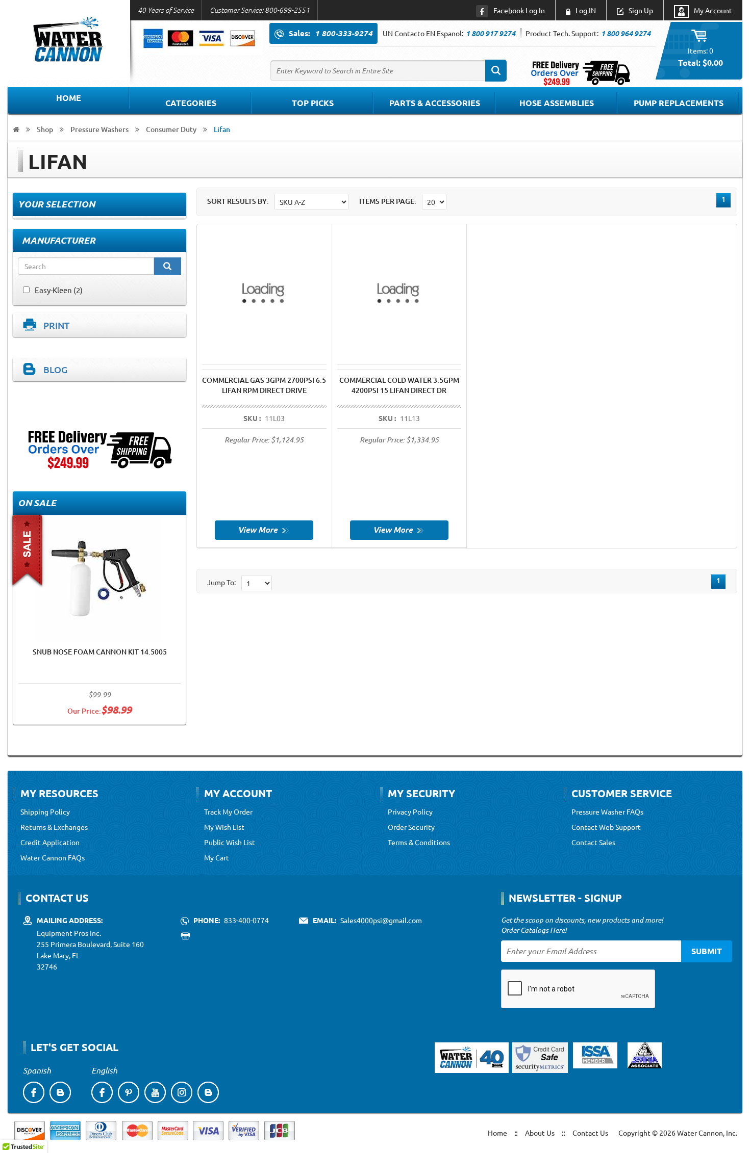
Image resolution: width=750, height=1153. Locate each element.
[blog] (60, 1092)
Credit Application (50, 842)
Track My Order (228, 811)
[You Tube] (155, 1092)
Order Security (411, 826)
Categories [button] (190, 102)
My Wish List (224, 826)
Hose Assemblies (556, 102)
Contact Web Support (606, 826)
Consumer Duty (171, 129)
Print (56, 325)
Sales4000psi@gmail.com (381, 920)
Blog (55, 369)
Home (68, 97)
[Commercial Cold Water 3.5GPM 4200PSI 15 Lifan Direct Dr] (399, 528)
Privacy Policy (410, 811)
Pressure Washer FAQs (607, 811)
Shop (45, 129)
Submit (706, 951)
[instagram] (181, 1092)
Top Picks (313, 102)
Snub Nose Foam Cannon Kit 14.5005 (100, 652)
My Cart (216, 857)
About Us (540, 1132)
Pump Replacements (678, 102)
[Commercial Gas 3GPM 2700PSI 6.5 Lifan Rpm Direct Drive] (264, 528)
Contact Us (590, 1132)
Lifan (222, 129)
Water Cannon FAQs (52, 857)
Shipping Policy (45, 811)
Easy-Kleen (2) (59, 290)
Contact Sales (593, 842)
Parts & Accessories (434, 102)
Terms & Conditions (419, 842)
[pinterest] (128, 1092)
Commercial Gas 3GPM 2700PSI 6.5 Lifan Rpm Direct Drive (264, 385)
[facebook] (33, 1092)
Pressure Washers (99, 129)
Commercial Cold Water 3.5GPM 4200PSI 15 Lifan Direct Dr (399, 385)
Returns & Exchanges (54, 826)
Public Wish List (229, 842)
